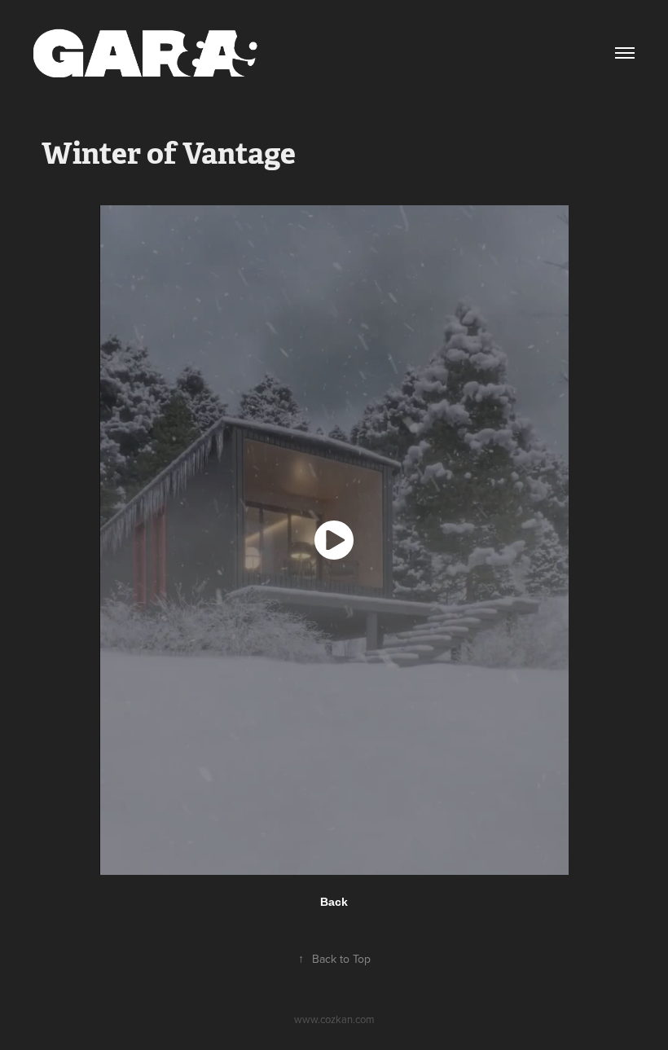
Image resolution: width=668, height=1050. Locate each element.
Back (334, 901)
